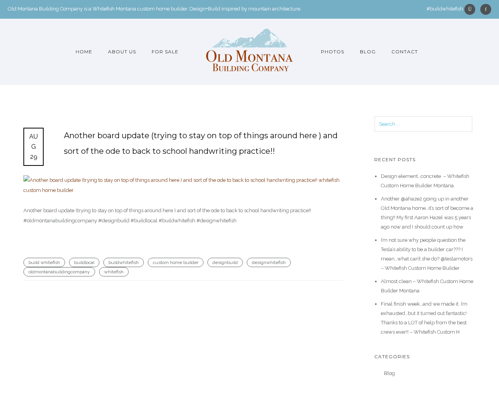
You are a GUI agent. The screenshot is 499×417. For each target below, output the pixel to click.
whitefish (114, 271)
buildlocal (84, 262)
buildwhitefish (123, 262)
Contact (404, 52)
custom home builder (175, 262)
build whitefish (44, 262)
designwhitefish (269, 262)
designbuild (225, 262)
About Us (122, 52)
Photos (332, 52)
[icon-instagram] (471, 9)
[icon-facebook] (485, 9)
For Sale (165, 52)
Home (84, 52)
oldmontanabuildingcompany (59, 271)
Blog (368, 52)
